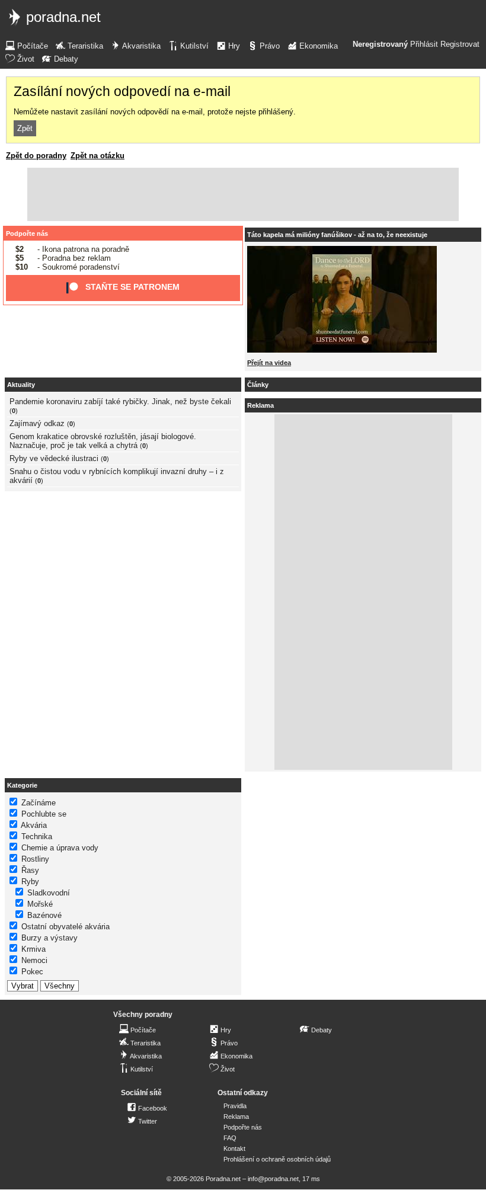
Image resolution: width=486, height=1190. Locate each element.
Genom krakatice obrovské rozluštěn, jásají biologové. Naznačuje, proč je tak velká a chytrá (102, 441)
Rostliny (35, 859)
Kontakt (234, 1148)
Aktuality (21, 384)
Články (257, 384)
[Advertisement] (243, 194)
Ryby (30, 881)
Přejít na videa (269, 362)
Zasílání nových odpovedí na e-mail (122, 91)
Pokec (32, 971)
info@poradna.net (273, 1178)
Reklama (236, 1116)
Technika (36, 836)
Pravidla (235, 1105)
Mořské (40, 904)
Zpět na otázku (97, 155)
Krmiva (33, 949)
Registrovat (459, 44)
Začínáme (38, 802)
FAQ (229, 1137)
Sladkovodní (48, 892)
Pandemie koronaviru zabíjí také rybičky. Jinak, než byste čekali (120, 401)
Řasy (30, 870)
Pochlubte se (43, 814)
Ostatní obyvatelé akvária (65, 926)
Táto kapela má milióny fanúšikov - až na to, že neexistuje (337, 234)
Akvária (34, 825)
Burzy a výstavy (49, 937)
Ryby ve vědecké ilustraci (53, 458)
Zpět (25, 128)
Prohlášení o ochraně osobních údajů (277, 1159)
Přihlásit (424, 44)
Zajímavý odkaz (37, 423)
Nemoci (34, 960)
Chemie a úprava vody (59, 847)
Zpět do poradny (36, 155)
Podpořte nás (27, 233)
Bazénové (44, 915)
